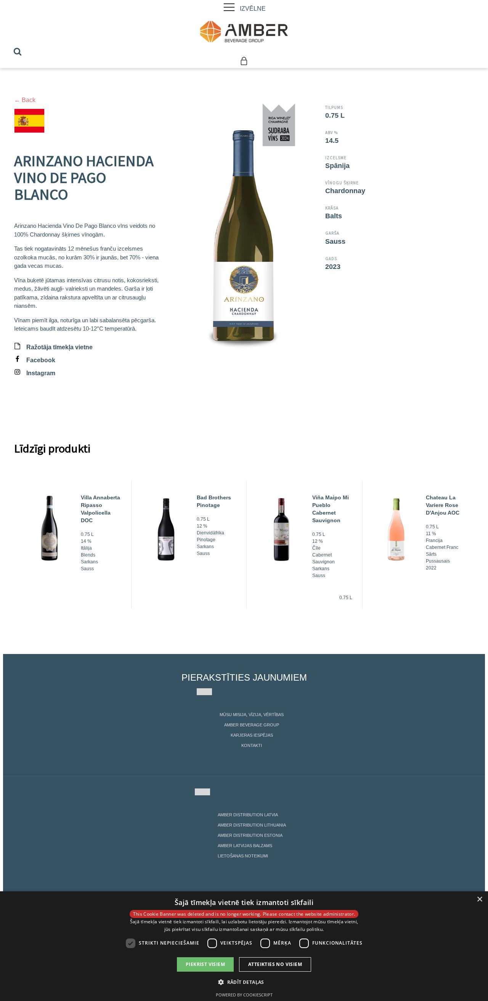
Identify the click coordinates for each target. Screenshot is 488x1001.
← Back (24, 100)
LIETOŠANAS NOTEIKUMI (243, 856)
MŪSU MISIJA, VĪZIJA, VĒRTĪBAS (252, 714)
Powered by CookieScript (244, 995)
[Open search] (17, 51)
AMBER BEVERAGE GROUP (251, 725)
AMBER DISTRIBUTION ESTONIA (250, 835)
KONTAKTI (251, 745)
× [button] (479, 899)
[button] (244, 982)
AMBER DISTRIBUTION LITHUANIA (252, 825)
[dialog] (244, 946)
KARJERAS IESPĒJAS (252, 735)
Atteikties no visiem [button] (275, 964)
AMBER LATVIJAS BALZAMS (245, 845)
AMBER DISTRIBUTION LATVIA (248, 814)
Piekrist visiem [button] (205, 964)
